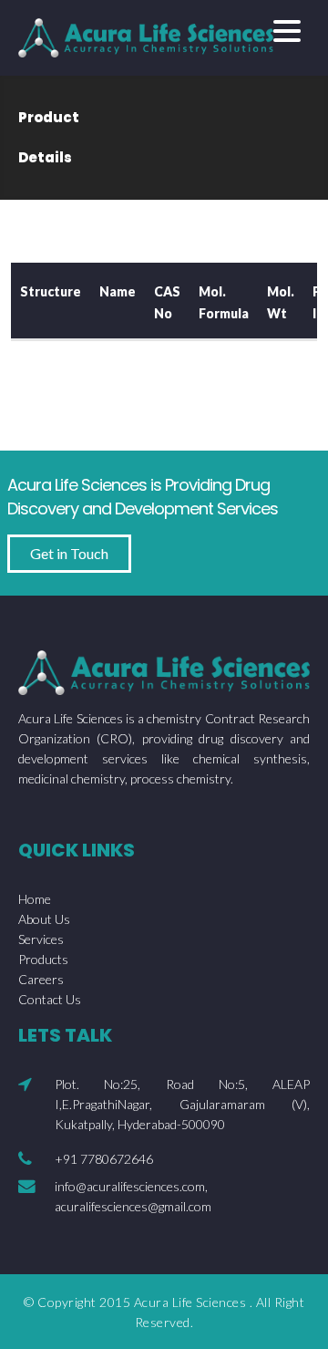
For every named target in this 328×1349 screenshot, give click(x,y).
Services (41, 939)
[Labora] (145, 36)
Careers (41, 979)
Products (43, 959)
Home (34, 899)
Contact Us (49, 999)
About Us (44, 919)
